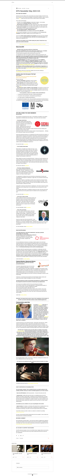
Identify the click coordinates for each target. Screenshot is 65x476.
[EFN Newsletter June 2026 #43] (32, 448)
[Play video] (32, 347)
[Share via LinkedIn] (20, 435)
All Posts (13, 2)
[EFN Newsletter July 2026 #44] (18, 448)
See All (52, 443)
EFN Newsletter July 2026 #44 (17, 454)
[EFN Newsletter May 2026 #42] (46, 448)
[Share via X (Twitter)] (18, 435)
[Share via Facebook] (16, 435)
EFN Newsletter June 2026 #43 (32, 454)
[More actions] (48, 8)
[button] (52, 2)
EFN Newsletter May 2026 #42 (46, 454)
